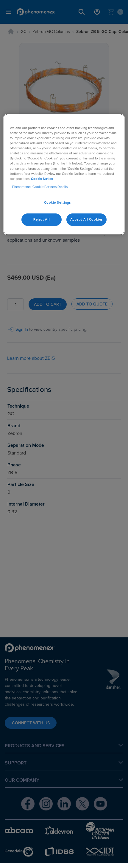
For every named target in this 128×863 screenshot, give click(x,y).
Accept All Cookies (86, 219)
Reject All (41, 219)
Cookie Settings (57, 202)
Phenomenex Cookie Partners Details (40, 186)
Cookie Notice (42, 178)
